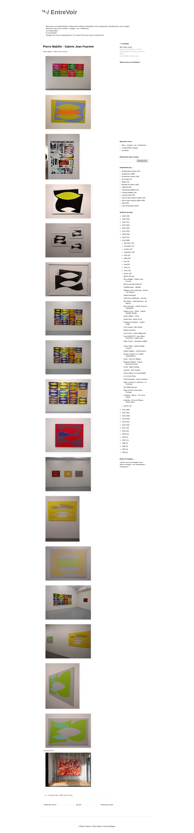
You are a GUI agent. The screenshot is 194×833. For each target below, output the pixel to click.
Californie (125, 187)
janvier (126, 406)
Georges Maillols (127, 192)
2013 (124, 422)
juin (125, 261)
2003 (124, 452)
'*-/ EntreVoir (59, 12)
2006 (124, 443)
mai (125, 264)
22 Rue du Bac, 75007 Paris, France (60, 795)
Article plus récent (50, 805)
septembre (128, 252)
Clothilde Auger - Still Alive (132, 287)
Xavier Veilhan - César (131, 316)
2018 (124, 240)
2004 (124, 449)
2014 (124, 419)
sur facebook (52, 33)
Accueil (78, 805)
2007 (124, 440)
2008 (124, 437)
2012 (124, 425)
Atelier (124, 182)
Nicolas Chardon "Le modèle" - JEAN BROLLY (134, 355)
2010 (124, 431)
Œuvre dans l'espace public (131, 200)
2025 (124, 219)
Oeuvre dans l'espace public (131, 198)
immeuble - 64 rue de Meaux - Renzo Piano (134, 401)
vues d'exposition (128, 206)
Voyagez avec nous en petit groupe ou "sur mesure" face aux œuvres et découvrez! (75, 35)
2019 (124, 237)
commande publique (128, 190)
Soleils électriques (130, 295)
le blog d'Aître (53, 31)
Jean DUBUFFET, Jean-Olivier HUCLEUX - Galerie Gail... (134, 337)
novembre (127, 246)
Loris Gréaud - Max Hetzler (133, 327)
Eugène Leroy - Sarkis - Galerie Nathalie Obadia (134, 312)
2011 (124, 428)
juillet (126, 258)
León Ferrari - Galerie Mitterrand (135, 333)
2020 (124, 234)
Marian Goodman (129, 330)
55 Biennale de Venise (129, 171)
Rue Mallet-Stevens (130, 387)
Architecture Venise (128, 176)
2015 (124, 416)
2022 (124, 228)
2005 (124, 446)
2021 (124, 231)
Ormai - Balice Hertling (131, 367)
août (125, 255)
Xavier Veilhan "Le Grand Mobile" (135, 373)
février (126, 273)
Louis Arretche (127, 195)
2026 (124, 216)
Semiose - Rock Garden (132, 370)
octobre (127, 249)
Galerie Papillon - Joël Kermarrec (135, 351)
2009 (124, 434)
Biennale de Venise (128, 184)
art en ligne (125, 179)
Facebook (125, 150)
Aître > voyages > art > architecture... (77, 28)
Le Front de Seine (130, 376)
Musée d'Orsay (129, 276)
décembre (127, 243)
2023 (124, 225)
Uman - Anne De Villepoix (132, 359)
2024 (124, 222)
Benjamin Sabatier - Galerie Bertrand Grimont (133, 363)
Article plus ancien (107, 805)
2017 (124, 410)
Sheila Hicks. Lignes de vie (133, 319)
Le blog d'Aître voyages (130, 148)
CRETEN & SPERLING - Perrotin (135, 298)
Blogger (112, 826)
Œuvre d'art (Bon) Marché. (133, 284)
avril (125, 267)
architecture (126, 174)
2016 (124, 413)
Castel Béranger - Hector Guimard (135, 379)
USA (123, 203)
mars (126, 270)
